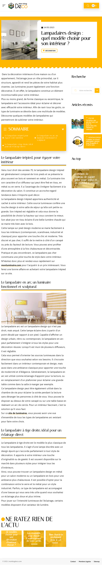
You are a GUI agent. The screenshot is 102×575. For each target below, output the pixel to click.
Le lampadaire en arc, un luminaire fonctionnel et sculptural (47, 137)
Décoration (50, 51)
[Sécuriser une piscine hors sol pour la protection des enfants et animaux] (78, 124)
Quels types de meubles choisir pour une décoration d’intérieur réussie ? (11, 537)
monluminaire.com (11, 265)
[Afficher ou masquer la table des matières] (46, 129)
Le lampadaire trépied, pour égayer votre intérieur (16, 136)
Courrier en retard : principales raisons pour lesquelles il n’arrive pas (93, 142)
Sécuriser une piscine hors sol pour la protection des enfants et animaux (92, 124)
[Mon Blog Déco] (18, 5)
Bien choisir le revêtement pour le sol (56, 537)
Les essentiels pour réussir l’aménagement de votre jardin (33, 537)
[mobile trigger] (4, 5)
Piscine (91, 118)
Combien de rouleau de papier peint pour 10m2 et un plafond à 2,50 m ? (86, 179)
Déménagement (94, 137)
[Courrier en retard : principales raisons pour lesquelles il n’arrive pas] (78, 141)
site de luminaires (17, 413)
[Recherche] (88, 6)
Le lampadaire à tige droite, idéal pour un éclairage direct (19, 145)
